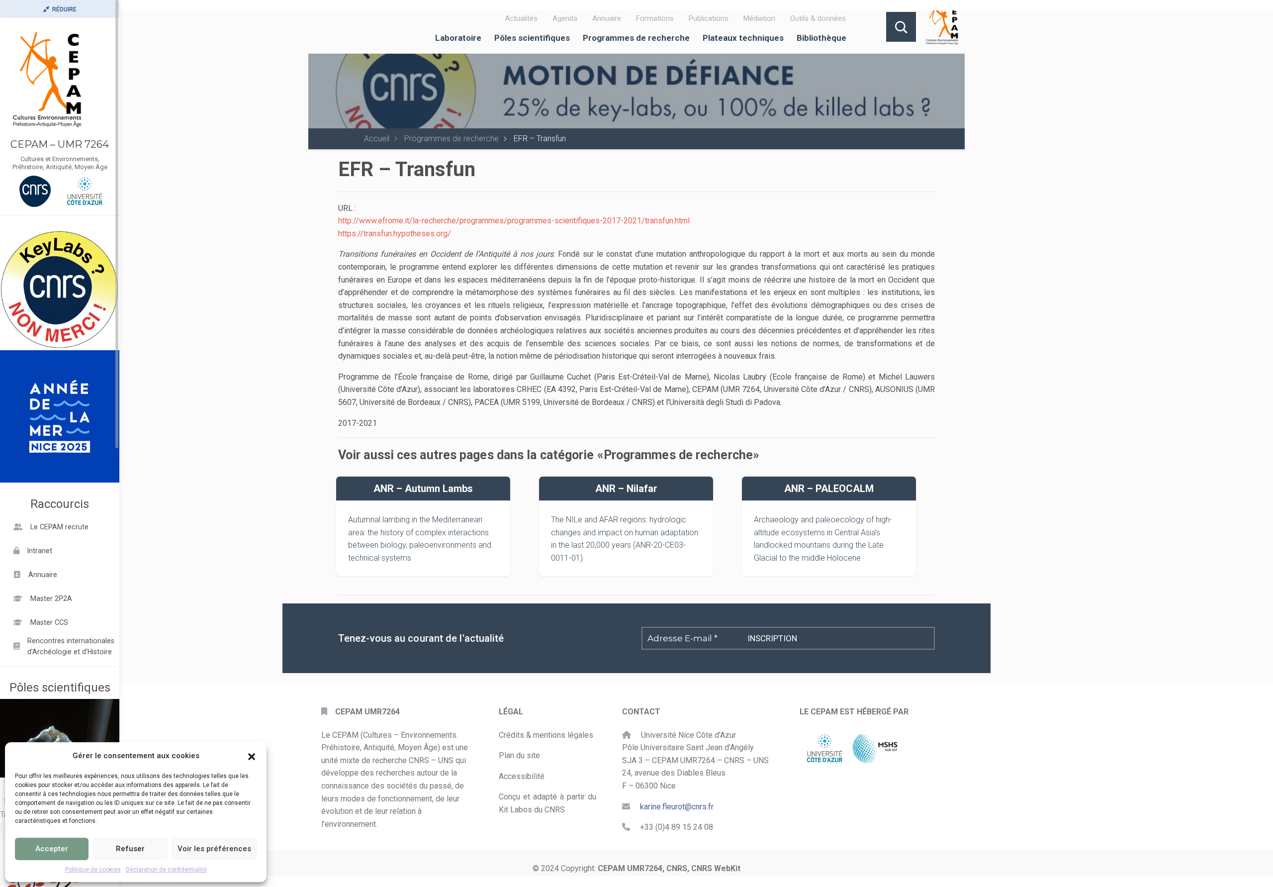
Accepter (51, 848)
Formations (655, 18)
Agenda (564, 18)
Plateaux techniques (743, 38)
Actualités (521, 18)
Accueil (376, 138)
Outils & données (818, 18)
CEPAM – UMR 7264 (59, 144)
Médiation (759, 18)
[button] (252, 756)
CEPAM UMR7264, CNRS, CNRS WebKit (669, 868)
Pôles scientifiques (532, 38)
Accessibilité (522, 776)
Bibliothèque (821, 38)
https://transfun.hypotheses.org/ (394, 233)
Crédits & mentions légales (546, 735)
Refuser (130, 848)
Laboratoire (458, 38)
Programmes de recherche (636, 38)
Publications (708, 18)
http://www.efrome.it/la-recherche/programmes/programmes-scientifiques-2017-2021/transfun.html (514, 220)
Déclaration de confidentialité (166, 869)
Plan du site (519, 755)
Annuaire (606, 18)
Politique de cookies (93, 869)
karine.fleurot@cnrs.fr (677, 806)
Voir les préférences (214, 848)
